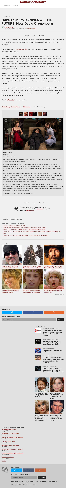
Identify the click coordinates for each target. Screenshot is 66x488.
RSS (41, 470)
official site (10, 100)
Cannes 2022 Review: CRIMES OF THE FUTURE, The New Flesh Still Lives (24, 229)
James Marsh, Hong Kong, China (10, 445)
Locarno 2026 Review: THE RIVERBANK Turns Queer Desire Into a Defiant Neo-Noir (53, 370)
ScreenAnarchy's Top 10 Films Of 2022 (14, 226)
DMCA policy (30, 210)
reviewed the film (21, 49)
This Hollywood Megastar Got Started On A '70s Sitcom (56, 418)
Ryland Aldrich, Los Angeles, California (12, 453)
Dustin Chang (6, 107)
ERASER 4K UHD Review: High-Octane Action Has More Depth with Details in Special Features (53, 360)
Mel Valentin (26, 107)
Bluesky (18, 470)
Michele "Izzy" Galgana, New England (12, 449)
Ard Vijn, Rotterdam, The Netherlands (12, 437)
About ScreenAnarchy (17, 481)
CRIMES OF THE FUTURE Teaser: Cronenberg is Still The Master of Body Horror (26, 235)
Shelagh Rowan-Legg (8, 457)
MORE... (4, 461)
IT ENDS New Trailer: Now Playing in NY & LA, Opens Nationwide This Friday (52, 342)
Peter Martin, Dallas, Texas (9, 429)
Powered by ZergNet (59, 294)
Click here (40, 209)
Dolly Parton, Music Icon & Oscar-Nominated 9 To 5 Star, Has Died (41, 418)
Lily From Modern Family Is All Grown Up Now (41, 394)
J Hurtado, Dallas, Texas (8, 441)
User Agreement (53, 481)
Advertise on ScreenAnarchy (21, 483)
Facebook (29, 470)
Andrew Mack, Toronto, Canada (10, 433)
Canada (5, 219)
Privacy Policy (43, 481)
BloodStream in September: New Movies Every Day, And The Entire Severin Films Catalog (52, 333)
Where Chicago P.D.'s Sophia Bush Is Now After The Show (56, 395)
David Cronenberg (16, 219)
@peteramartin (30, 28)
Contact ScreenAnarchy (31, 481)
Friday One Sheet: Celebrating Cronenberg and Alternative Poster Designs (24, 227)
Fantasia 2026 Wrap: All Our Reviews (52, 351)
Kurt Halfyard (15, 107)
